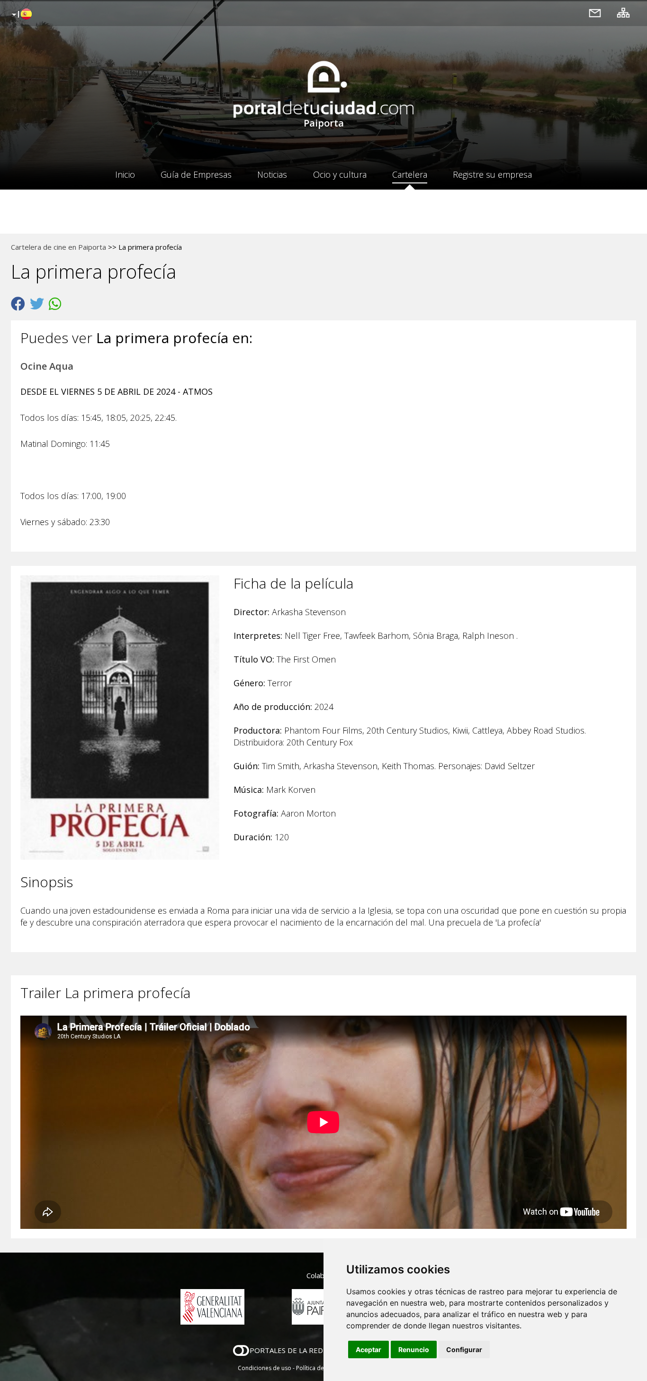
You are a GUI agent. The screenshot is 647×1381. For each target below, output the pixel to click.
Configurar (464, 1349)
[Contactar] (595, 12)
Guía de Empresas (196, 174)
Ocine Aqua (46, 366)
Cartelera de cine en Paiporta (58, 247)
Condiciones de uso (264, 1368)
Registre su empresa (492, 174)
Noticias (272, 174)
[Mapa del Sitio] (623, 12)
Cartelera (409, 174)
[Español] (20, 15)
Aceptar (368, 1349)
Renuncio (413, 1349)
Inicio (125, 174)
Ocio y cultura (340, 174)
